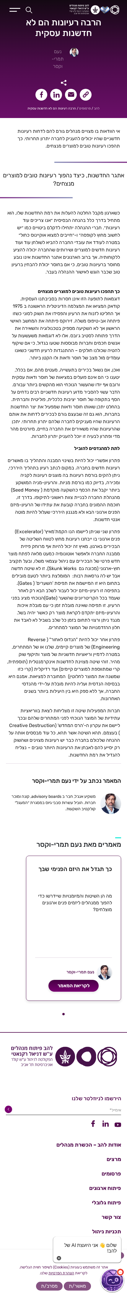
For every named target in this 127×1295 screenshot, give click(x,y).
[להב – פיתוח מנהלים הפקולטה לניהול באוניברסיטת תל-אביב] (86, 9)
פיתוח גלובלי (106, 1202)
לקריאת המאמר (74, 985)
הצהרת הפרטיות (61, 1273)
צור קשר (111, 1217)
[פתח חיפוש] (29, 9)
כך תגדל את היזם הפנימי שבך (75, 868)
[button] (63, 1014)
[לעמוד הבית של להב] (63, 1058)
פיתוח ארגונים (105, 1188)
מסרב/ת (49, 1286)
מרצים (114, 1159)
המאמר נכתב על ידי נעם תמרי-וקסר (76, 780)
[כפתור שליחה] (9, 1109)
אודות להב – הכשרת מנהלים (88, 1144)
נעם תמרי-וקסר (58, 59)
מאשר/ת (77, 1286)
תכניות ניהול (106, 1231)
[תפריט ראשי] (15, 9)
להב (97, 108)
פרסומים (85, 108)
